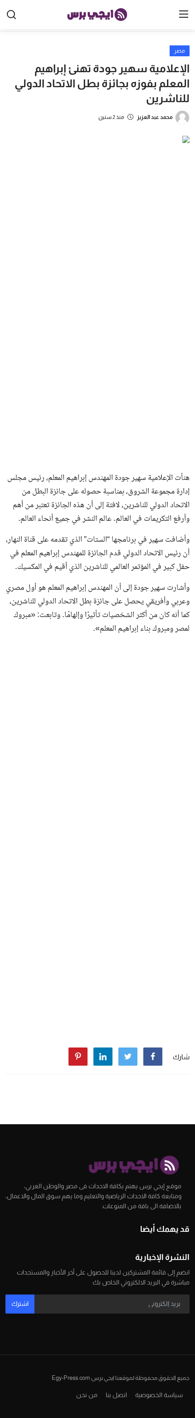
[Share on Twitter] (127, 1056)
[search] (11, 15)
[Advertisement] (97, 362)
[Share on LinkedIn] (102, 1056)
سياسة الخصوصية (159, 1394)
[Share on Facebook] (152, 1056)
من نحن (87, 1394)
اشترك (20, 1303)
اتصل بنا (116, 1394)
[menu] (183, 15)
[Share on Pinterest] (78, 1056)
